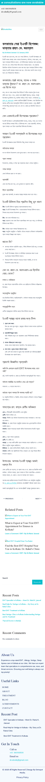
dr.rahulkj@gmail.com (19, 760)
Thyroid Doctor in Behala (12, 621)
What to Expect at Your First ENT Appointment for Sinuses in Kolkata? (22, 526)
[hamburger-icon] (41, 29)
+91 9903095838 (16, 752)
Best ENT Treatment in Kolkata (14, 610)
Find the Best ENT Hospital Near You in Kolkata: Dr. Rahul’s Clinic (22, 547)
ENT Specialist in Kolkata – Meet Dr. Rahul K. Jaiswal (22, 600)
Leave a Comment (11, 533)
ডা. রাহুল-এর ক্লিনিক (11, 483)
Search (5, 578)
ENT (21, 533)
